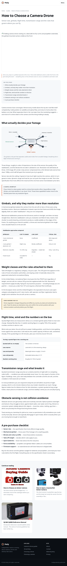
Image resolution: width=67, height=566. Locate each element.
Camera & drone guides (30, 546)
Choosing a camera (29, 554)
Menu (62, 3)
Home (3, 11)
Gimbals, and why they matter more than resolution (20, 87)
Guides (8, 11)
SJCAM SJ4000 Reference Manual (15, 522)
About (48, 546)
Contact (48, 549)
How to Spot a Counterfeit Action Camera (45, 489)
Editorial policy (50, 551)
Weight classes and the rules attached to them (18, 90)
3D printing (27, 549)
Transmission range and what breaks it (16, 95)
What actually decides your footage (15, 85)
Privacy (48, 554)
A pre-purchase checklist (12, 100)
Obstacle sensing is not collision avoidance (17, 97)
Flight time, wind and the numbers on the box (18, 92)
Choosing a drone (29, 551)
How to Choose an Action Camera (15, 488)
